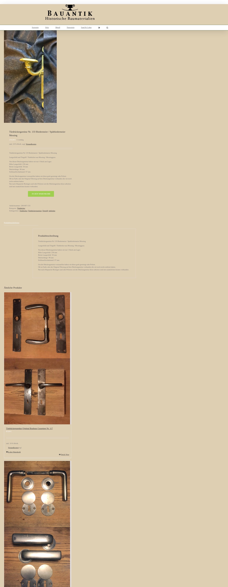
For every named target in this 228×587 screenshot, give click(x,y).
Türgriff (45, 211)
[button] (107, 27)
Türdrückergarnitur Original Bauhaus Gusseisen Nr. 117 (29, 428)
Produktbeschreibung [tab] (11, 223)
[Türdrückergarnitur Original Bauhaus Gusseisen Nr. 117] (37, 358)
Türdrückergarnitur (35, 211)
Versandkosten (31, 144)
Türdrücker (21, 208)
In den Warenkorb (41, 194)
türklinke (52, 211)
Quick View (65, 454)
